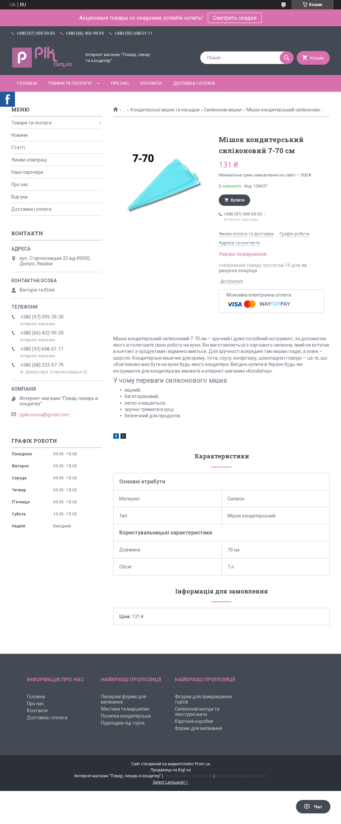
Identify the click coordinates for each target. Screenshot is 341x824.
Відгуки (19, 196)
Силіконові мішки (222, 109)
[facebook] (116, 437)
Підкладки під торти (123, 723)
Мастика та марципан (125, 709)
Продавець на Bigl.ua (171, 770)
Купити (237, 200)
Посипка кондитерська (126, 716)
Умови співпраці (29, 159)
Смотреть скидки (234, 18)
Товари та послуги (69, 83)
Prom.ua (202, 764)
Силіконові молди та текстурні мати (197, 711)
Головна (27, 83)
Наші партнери (27, 172)
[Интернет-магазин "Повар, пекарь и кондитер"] (44, 66)
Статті (18, 147)
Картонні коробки (194, 721)
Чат (318, 806)
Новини (19, 135)
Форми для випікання (198, 728)
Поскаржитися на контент (188, 776)
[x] (123, 437)
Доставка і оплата (194, 83)
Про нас (120, 83)
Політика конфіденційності (241, 776)
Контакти (151, 83)
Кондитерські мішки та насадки (165, 109)
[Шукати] (287, 57)
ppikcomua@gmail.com (44, 414)
